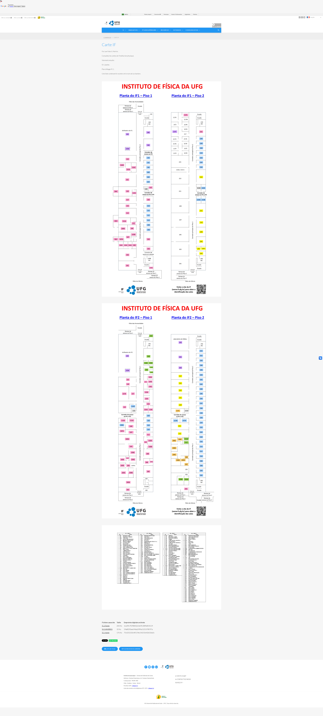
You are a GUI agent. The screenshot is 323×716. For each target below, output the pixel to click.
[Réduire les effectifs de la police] (302, 17)
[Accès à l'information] (41, 17)
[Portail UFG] (114, 25)
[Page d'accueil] (104, 24)
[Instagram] (152, 667)
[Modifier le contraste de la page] (304, 17)
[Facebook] (145, 667)
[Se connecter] (1, 1)
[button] (123, 30)
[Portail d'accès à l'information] (161, 698)
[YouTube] (149, 667)
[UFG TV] (156, 667)
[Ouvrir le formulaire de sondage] (219, 30)
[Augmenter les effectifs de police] (300, 17)
